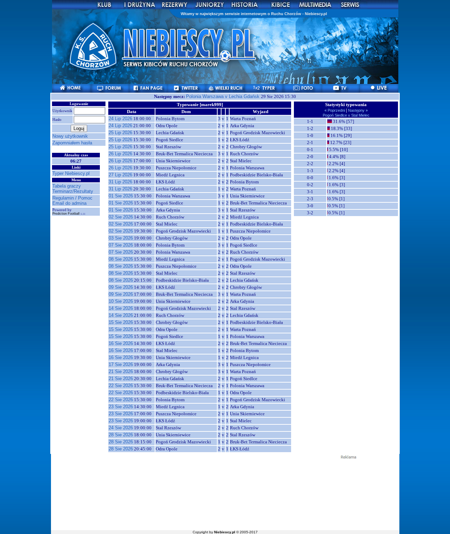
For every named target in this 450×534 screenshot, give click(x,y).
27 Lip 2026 (120, 174)
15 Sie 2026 (121, 322)
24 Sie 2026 (121, 427)
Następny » (357, 110)
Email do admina (69, 203)
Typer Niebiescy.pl (71, 173)
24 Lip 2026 (120, 118)
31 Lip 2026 (120, 181)
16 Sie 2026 (121, 343)
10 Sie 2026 (121, 301)
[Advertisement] (225, 494)
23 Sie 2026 (121, 406)
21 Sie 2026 (121, 371)
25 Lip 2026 (120, 132)
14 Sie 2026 (121, 308)
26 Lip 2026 (120, 153)
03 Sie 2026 (121, 238)
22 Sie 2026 (121, 385)
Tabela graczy (66, 186)
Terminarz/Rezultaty (72, 191)
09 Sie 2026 (121, 287)
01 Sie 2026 (121, 195)
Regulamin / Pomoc (72, 198)
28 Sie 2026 (121, 434)
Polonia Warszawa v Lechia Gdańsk (223, 96)
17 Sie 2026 (121, 364)
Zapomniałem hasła (72, 142)
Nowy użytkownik (70, 136)
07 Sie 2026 (121, 245)
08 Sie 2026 (121, 259)
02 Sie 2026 (121, 217)
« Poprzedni (335, 110)
